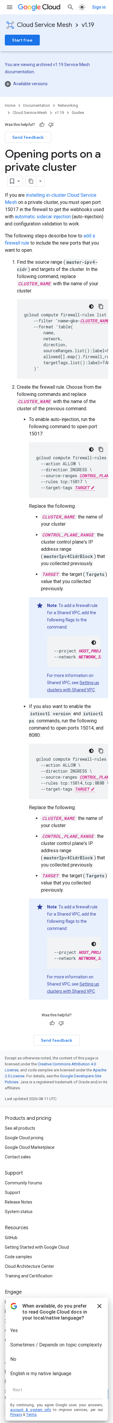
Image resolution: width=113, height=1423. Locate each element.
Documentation (36, 105)
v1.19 (88, 25)
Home (10, 105)
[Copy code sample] (101, 306)
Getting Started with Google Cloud (37, 1247)
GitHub (11, 1237)
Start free (22, 40)
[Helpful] (41, 124)
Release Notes (18, 1202)
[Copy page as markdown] (31, 181)
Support (12, 1192)
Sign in (99, 7)
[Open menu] (10, 7)
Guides (78, 112)
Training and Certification (28, 1275)
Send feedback (28, 137)
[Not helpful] (50, 124)
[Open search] (70, 7)
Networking (68, 105)
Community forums (23, 1183)
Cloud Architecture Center (29, 1266)
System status (19, 1211)
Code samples (18, 1256)
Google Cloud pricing (24, 1137)
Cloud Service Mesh (44, 25)
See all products (20, 1128)
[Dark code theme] (91, 306)
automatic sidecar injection (43, 216)
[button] (56, 83)
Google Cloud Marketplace (30, 1147)
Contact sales (18, 1156)
